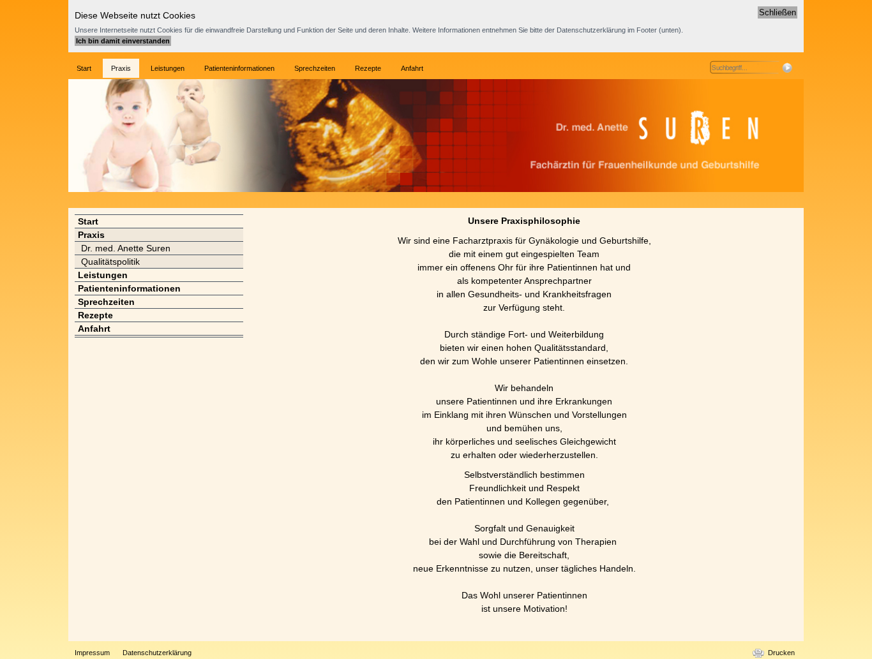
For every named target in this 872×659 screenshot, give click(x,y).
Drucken (781, 652)
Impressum (92, 652)
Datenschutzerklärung (157, 652)
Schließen (777, 12)
